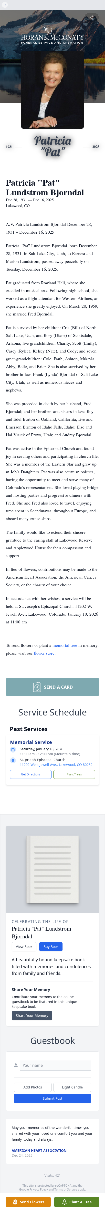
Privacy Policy (39, 1189)
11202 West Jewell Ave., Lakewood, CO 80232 (56, 764)
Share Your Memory (32, 1015)
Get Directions (31, 774)
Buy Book (50, 946)
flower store (44, 653)
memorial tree (64, 645)
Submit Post (52, 1098)
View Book (24, 946)
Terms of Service (65, 1189)
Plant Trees (74, 774)
